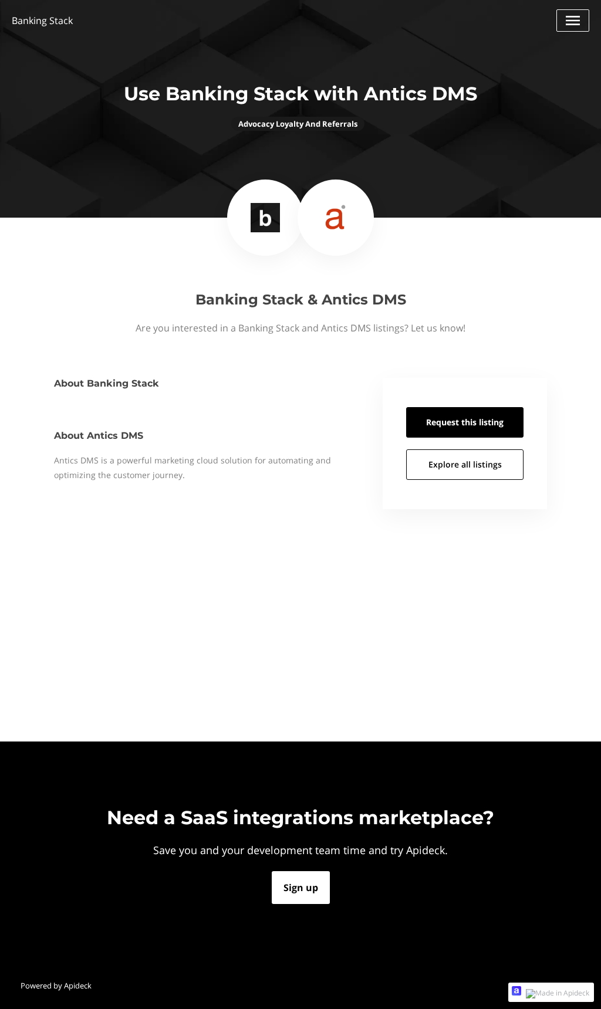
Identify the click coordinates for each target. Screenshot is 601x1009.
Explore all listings (465, 464)
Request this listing (465, 422)
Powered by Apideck (56, 985)
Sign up (300, 887)
